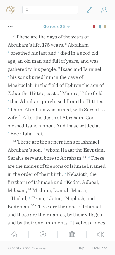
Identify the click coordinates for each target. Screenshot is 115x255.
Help (81, 248)
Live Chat (99, 248)
